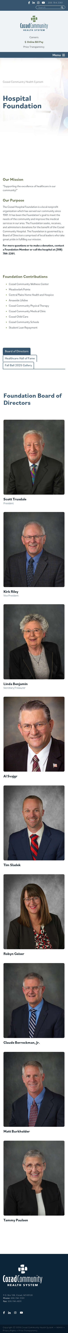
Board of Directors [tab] (16, 351)
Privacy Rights (9, 1330)
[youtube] (43, 2)
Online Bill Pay (35, 42)
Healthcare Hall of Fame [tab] (20, 358)
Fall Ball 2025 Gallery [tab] (18, 365)
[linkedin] (33, 2)
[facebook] (28, 2)
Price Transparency (33, 46)
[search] (62, 7)
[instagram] (37, 2)
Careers (33, 37)
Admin (59, 1327)
